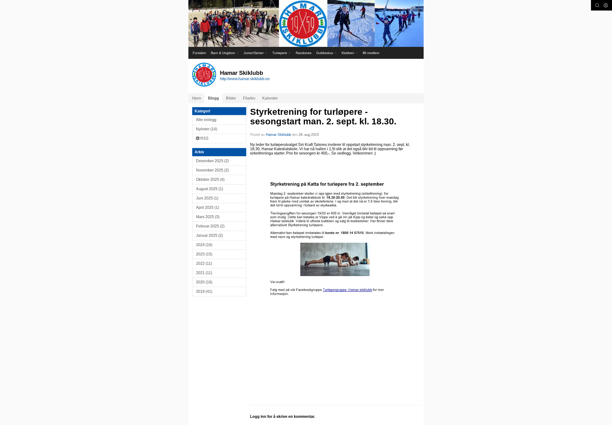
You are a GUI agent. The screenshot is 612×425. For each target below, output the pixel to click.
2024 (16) (204, 245)
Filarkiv (249, 98)
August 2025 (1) (209, 189)
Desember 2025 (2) (212, 161)
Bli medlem (371, 53)
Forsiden (199, 53)
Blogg (213, 98)
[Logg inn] (605, 5)
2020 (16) (204, 282)
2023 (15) (204, 254)
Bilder (231, 98)
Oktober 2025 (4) (210, 179)
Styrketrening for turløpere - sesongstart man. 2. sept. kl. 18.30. (323, 117)
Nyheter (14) (206, 129)
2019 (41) (204, 291)
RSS (203, 138)
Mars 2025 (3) (207, 217)
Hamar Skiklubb (278, 134)
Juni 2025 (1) (207, 198)
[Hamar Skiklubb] (306, 23)
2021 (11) (204, 273)
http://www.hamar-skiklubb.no (245, 79)
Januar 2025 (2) (209, 235)
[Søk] (597, 5)
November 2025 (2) (212, 170)
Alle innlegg (206, 120)
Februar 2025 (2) (210, 226)
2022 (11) (204, 263)
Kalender (270, 98)
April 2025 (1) (207, 207)
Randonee (303, 53)
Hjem (196, 98)
